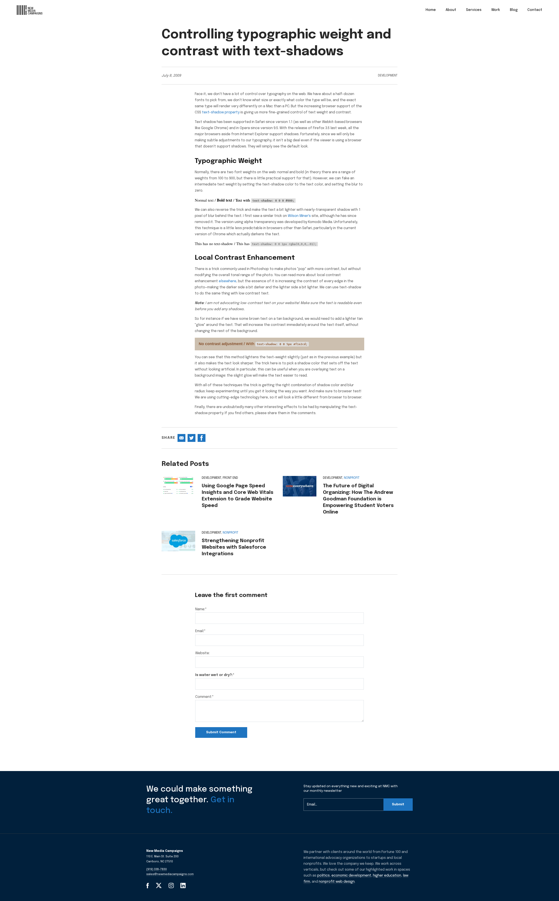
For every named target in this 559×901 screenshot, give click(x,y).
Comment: (204, 697)
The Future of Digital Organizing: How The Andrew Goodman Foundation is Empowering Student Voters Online (358, 499)
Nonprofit (351, 477)
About (451, 10)
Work (495, 10)
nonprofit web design (337, 882)
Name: (201, 609)
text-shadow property (221, 112)
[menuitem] (431, 10)
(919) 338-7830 (156, 869)
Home (431, 10)
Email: (200, 631)
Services (473, 10)
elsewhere (227, 281)
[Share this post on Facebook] (201, 438)
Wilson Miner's (299, 216)
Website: (202, 653)
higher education (387, 875)
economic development (351, 875)
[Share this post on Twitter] (191, 438)
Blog (514, 10)
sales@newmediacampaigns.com (170, 874)
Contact (534, 10)
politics (323, 875)
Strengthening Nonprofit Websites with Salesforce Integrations (234, 547)
